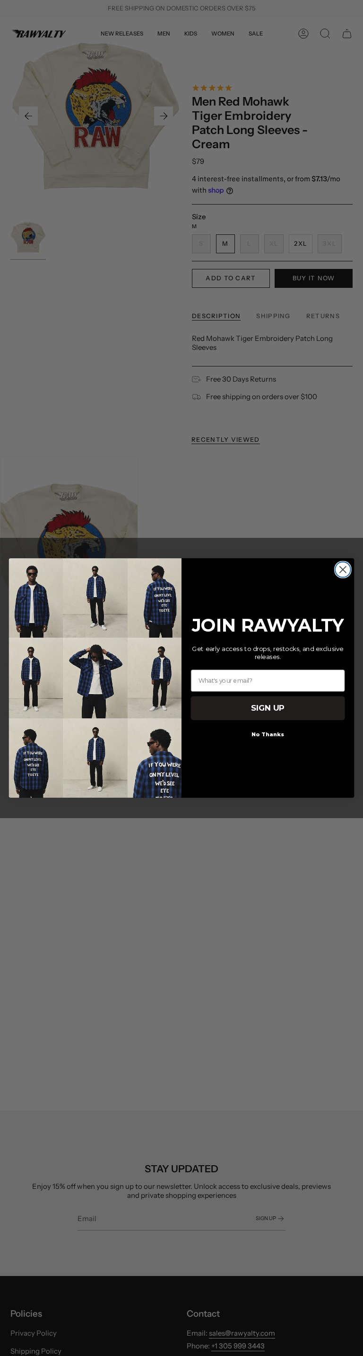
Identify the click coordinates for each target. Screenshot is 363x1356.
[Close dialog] (343, 570)
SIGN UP (268, 708)
